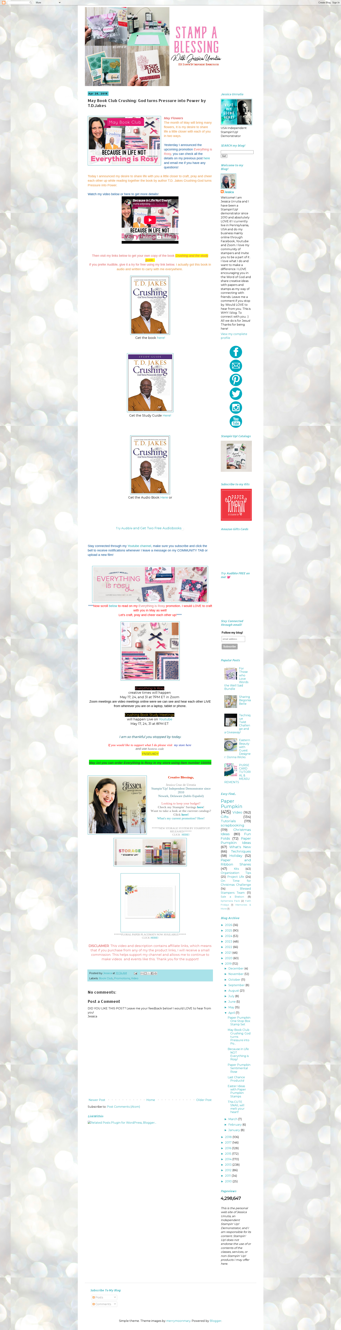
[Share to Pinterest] (155, 973)
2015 (228, 1153)
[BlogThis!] (145, 973)
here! (161, 338)
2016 (228, 1148)
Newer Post (97, 1100)
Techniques (241, 851)
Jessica (229, 192)
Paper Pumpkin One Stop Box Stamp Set (239, 1021)
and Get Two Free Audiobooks (157, 528)
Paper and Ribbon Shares (236, 862)
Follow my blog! (232, 632)
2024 (229, 936)
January (234, 1130)
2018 (228, 1137)
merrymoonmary (178, 1321)
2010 (228, 1181)
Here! (167, 415)
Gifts (225, 817)
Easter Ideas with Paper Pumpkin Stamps (237, 1091)
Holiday (235, 855)
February (235, 1124)
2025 (229, 930)
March (233, 1119)
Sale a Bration (232, 896)
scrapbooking (232, 825)
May (231, 1007)
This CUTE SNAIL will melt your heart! (236, 1107)
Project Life (235, 876)
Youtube (166, 719)
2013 (228, 1164)
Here (164, 497)
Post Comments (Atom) (123, 1106)
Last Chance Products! (236, 1079)
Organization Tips (236, 873)
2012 (228, 1170)
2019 (228, 963)
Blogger (215, 1321)
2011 (228, 1175)
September (236, 985)
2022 (229, 947)
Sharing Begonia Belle (245, 700)
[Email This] (142, 973)
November (236, 974)
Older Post (204, 1100)
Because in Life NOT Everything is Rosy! (238, 1054)
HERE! (185, 834)
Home (150, 1100)
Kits (236, 868)
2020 (229, 958)
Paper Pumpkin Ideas (236, 840)
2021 (228, 952)
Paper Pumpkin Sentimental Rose (239, 1068)
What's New (240, 847)
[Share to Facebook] (152, 973)
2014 (228, 1159)
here (207, 158)
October (234, 979)
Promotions (122, 978)
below (113, 606)
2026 (229, 925)
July (231, 996)
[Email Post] (135, 973)
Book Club (106, 978)
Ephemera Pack (230, 901)
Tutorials (228, 821)
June (232, 1001)
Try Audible (124, 528)
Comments (103, 1304)
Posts (99, 1297)
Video (134, 978)
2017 (228, 1142)
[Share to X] (149, 973)
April (232, 1013)
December (236, 968)
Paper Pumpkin (231, 803)
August (234, 990)
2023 (229, 941)
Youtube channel (139, 546)
